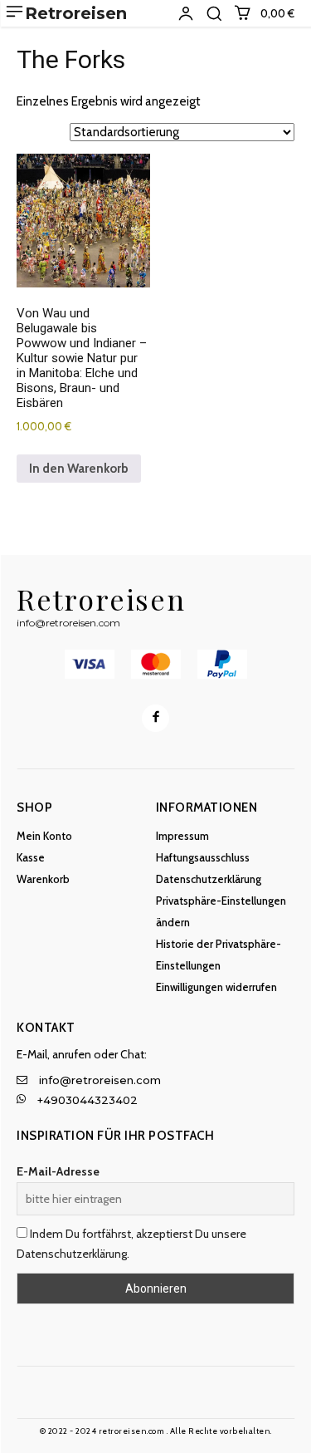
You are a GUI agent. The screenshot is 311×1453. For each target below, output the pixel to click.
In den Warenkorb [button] (79, 468)
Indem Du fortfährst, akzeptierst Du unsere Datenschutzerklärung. (131, 1243)
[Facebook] (155, 718)
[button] (214, 13)
